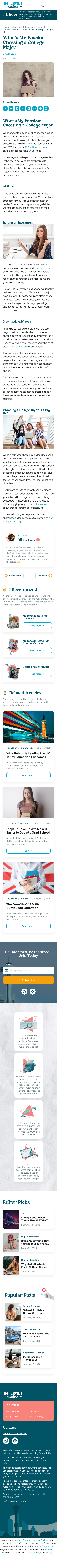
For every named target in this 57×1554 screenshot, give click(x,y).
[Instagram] (24, 992)
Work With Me (12, 1411)
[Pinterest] (33, 992)
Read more (36, 625)
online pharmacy (47, 1546)
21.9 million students (36, 147)
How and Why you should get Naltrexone (32, 1540)
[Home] (13, 5)
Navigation (11, 1416)
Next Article (42, 575)
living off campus (19, 346)
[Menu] (51, 5)
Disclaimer (35, 1411)
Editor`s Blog (36, 1416)
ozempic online (32, 1552)
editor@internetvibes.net (15, 1433)
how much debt (42, 268)
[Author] (38, 539)
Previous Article (15, 575)
